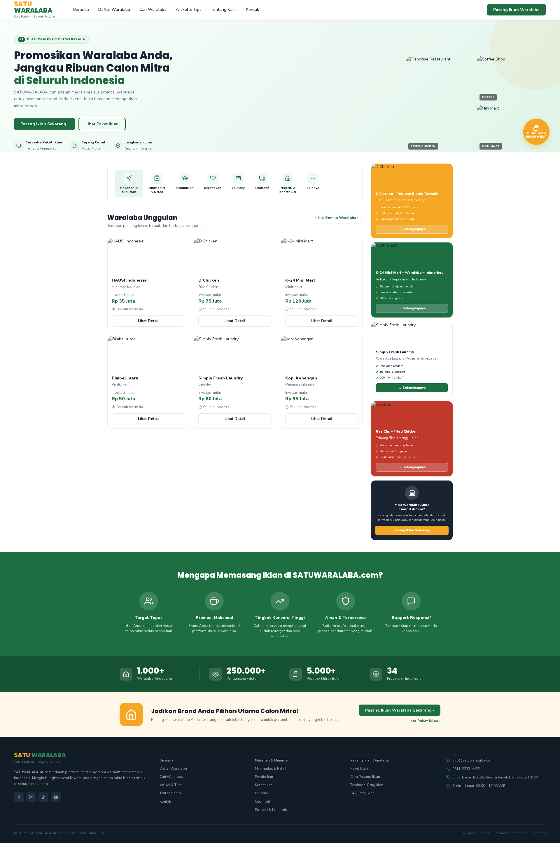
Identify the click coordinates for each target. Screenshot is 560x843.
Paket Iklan (359, 768)
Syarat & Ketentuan (511, 833)
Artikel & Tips (189, 9)
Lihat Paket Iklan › (423, 721)
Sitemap (539, 833)
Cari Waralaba (153, 9)
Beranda (81, 9)
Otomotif (262, 801)
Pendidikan (264, 776)
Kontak (252, 9)
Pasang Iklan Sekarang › (44, 124)
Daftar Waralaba (114, 9)
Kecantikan (263, 785)
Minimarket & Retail (270, 768)
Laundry (261, 793)
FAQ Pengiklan (362, 793)
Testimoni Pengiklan (366, 785)
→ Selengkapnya (412, 229)
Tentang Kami (224, 9)
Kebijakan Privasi (476, 833)
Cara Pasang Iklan (365, 776)
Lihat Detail (148, 321)
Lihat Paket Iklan (102, 124)
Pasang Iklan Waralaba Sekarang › (399, 710)
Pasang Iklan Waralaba (516, 10)
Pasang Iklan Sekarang (411, 530)
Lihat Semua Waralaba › (336, 218)
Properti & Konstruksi (272, 809)
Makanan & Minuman (272, 760)
